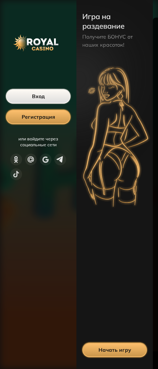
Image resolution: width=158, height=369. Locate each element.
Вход (38, 96)
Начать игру (114, 350)
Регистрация (38, 117)
